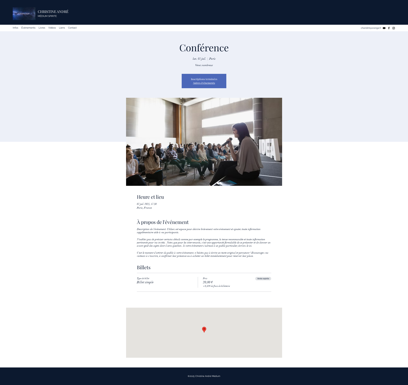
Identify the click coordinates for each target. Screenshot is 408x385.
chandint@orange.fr (371, 28)
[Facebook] (388, 28)
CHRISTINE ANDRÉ (53, 11)
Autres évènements (204, 83)
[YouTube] (384, 28)
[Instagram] (393, 28)
